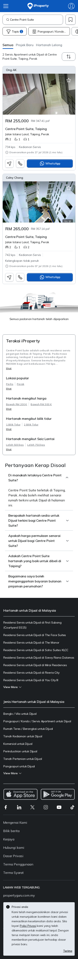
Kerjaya (8, 839)
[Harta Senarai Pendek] (68, 80)
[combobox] (36, 19)
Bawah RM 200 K (16, 404)
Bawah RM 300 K (41, 404)
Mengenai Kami (15, 822)
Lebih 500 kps (15, 444)
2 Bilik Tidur (31, 424)
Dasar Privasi (13, 856)
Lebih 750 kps (36, 444)
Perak (20, 384)
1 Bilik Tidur (13, 424)
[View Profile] (39, 70)
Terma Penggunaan (18, 864)
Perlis (9, 384)
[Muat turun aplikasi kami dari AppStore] (20, 794)
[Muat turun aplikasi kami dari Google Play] (58, 794)
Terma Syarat (13, 872)
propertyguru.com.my (19, 895)
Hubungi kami (13, 847)
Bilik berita (11, 831)
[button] (7, 45)
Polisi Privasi (28, 926)
